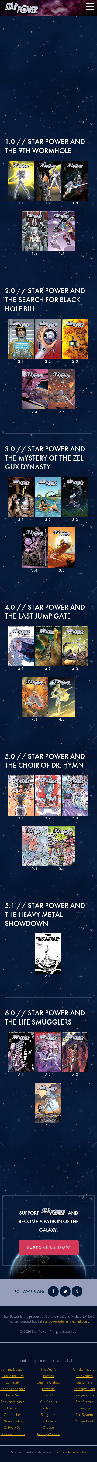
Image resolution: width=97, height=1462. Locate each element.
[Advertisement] (48, 69)
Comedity (13, 1382)
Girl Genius (48, 1401)
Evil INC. (48, 1395)
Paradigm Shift (84, 1388)
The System (84, 1414)
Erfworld (48, 1388)
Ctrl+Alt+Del (12, 1427)
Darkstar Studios (13, 1434)
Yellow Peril (84, 1421)
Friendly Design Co (72, 1452)
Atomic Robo (12, 1421)
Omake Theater (84, 1369)
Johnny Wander (48, 1434)
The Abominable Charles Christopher (13, 1408)
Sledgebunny (84, 1395)
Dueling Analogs (48, 1382)
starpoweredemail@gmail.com (65, 1321)
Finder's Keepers (12, 1388)
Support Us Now (49, 1247)
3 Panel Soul (13, 1395)
